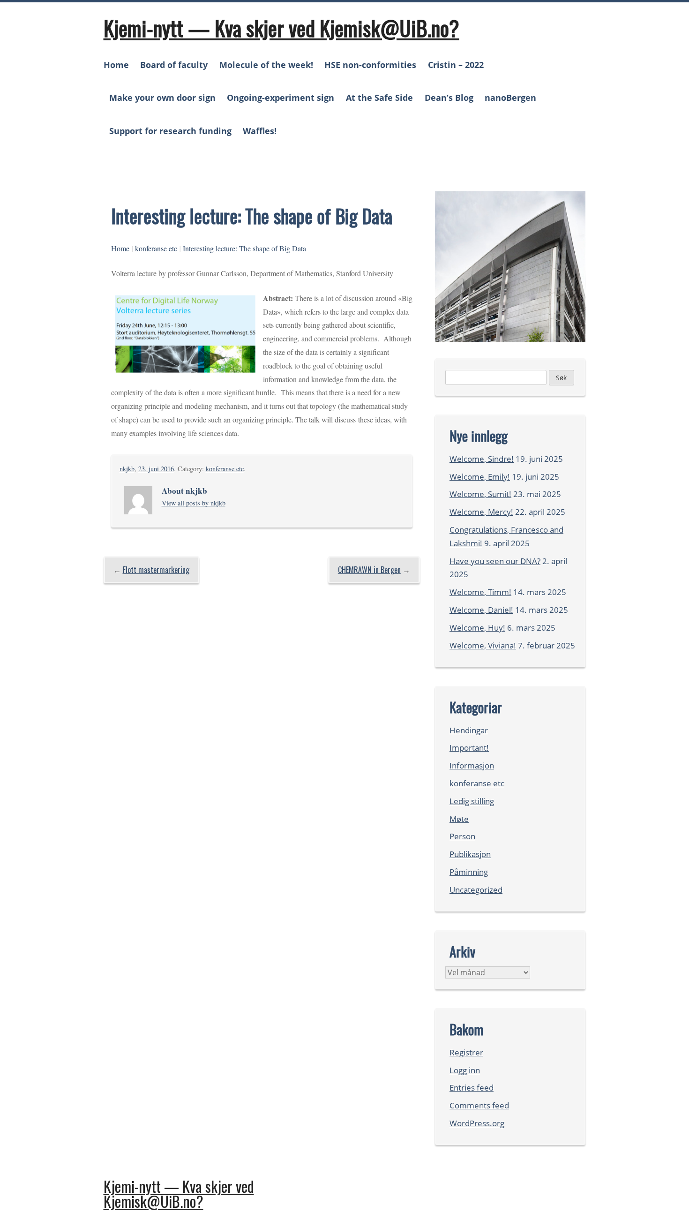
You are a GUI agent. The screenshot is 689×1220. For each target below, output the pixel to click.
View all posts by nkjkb (193, 502)
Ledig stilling (471, 801)
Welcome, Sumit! (480, 494)
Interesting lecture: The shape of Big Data (244, 248)
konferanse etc (156, 248)
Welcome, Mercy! (481, 511)
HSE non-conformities (370, 64)
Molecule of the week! (266, 64)
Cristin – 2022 (456, 64)
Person (462, 836)
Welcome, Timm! (480, 592)
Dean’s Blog (449, 97)
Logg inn (464, 1070)
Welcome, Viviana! (482, 645)
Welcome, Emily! (479, 476)
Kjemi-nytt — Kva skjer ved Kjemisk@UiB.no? (281, 27)
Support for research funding (170, 130)
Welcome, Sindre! (481, 458)
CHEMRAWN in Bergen (369, 569)
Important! (469, 747)
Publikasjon (470, 854)
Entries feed (471, 1087)
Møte (459, 818)
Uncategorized (475, 889)
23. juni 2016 (156, 468)
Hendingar (468, 730)
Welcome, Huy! (477, 627)
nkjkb (127, 468)
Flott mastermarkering (156, 569)
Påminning (468, 871)
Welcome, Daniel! (481, 609)
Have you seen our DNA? (494, 561)
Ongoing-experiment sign (280, 97)
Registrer (466, 1052)
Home (116, 64)
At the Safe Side (379, 97)
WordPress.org (476, 1123)
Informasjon (471, 765)
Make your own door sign (162, 97)
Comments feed (479, 1105)
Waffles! (260, 130)
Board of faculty (174, 64)
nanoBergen (510, 97)
